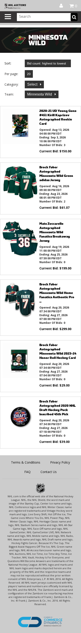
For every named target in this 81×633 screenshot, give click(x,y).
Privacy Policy (60, 462)
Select (32, 84)
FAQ (27, 472)
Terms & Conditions (25, 462)
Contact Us (48, 472)
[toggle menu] (7, 16)
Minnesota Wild (40, 94)
